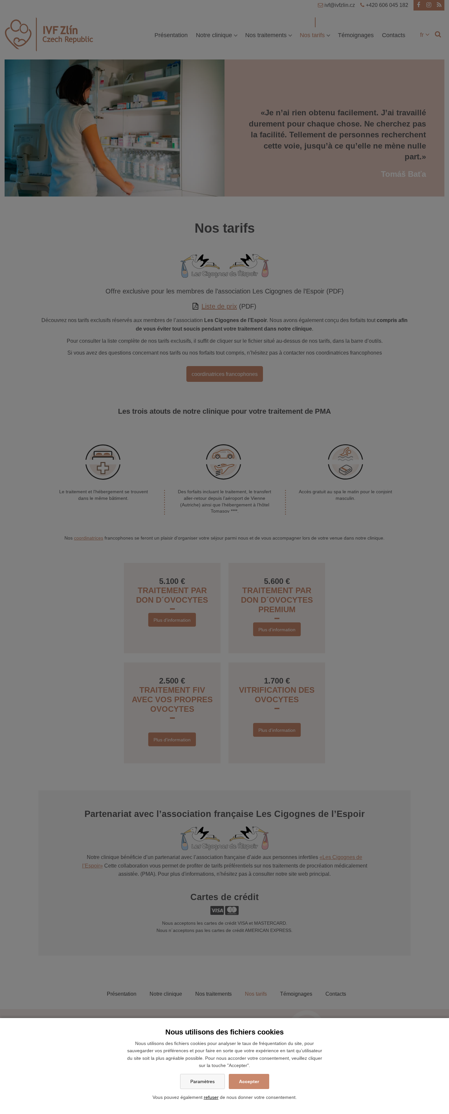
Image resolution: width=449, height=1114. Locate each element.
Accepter (249, 1081)
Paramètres (202, 1081)
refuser (211, 1097)
